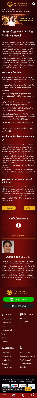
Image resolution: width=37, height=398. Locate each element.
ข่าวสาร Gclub (25, 352)
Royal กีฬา (23, 367)
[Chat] (32, 395)
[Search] (33, 4)
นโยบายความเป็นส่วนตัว (15, 389)
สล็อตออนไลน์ (7, 330)
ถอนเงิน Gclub (7, 360)
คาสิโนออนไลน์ (7, 319)
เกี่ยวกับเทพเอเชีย (26, 360)
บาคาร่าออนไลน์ (8, 326)
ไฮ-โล (4, 334)
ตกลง (28, 389)
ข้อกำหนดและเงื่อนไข (27, 356)
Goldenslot (23, 318)
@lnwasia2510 (20, 299)
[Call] (23, 395)
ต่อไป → (29, 208)
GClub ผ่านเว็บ (7, 368)
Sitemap (29, 382)
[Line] (13, 395)
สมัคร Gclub (6, 352)
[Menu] (4, 395)
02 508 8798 (20, 306)
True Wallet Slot (25, 363)
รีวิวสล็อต (5, 342)
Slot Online (24, 321)
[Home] (18, 4)
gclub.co (25, 187)
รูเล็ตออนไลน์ (6, 323)
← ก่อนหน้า (8, 208)
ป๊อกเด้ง (4, 338)
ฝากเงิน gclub (6, 356)
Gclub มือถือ (6, 364)
